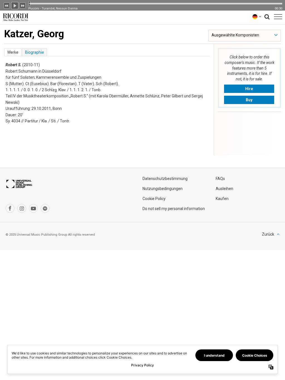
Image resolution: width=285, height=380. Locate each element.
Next (23, 5)
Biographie (34, 52)
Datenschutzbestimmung (165, 178)
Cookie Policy (154, 198)
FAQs (220, 178)
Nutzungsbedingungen (162, 188)
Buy (249, 100)
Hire (249, 89)
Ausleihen (224, 188)
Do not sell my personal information (173, 208)
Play (15, 5)
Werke (12, 52)
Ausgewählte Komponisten (235, 35)
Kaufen (222, 198)
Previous (7, 5)
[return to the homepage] (14, 16)
